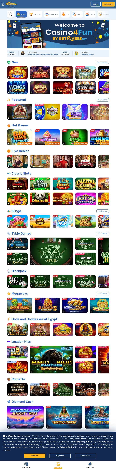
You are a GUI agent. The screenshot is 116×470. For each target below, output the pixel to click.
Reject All (60, 456)
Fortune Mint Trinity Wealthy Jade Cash (34, 54)
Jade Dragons (79, 54)
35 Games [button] (102, 233)
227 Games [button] (102, 62)
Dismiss (34, 456)
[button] (9, 34)
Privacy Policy (67, 447)
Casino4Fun (58, 467)
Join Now (108, 4)
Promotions (90, 467)
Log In (95, 4)
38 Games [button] (102, 293)
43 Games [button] (102, 211)
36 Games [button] (102, 100)
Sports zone (26, 467)
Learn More (85, 456)
